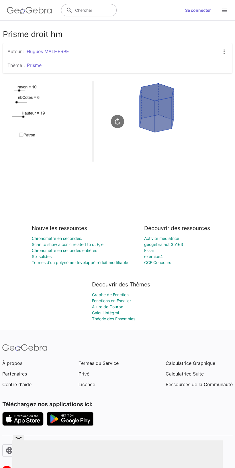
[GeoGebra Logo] (29, 10)
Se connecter (198, 10)
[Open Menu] (224, 10)
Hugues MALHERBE (48, 51)
